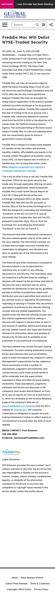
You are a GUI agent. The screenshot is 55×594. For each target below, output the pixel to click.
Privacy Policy (41, 589)
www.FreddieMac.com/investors (19, 406)
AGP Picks (7, 4)
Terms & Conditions (40, 583)
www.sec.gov (20, 409)
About (15, 577)
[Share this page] (51, 24)
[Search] (37, 25)
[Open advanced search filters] (43, 25)
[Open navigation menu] (4, 24)
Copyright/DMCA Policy (19, 589)
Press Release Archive (32, 577)
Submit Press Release (16, 583)
